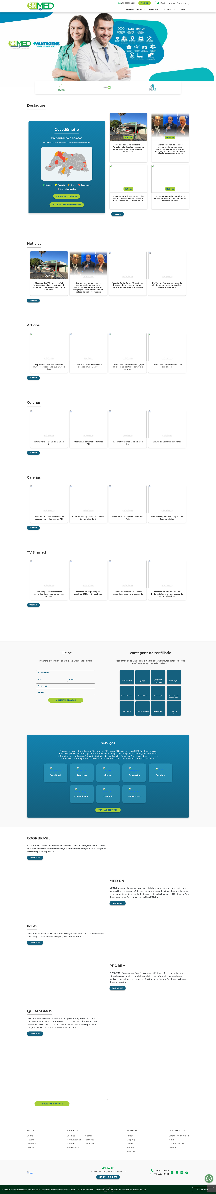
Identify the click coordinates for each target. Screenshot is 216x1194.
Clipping (130, 1140)
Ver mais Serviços (108, 810)
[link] (68, 170)
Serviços (140, 9)
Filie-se (144, 3)
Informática (73, 1148)
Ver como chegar (108, 1177)
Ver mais (117, 214)
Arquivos (130, 1152)
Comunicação (74, 1140)
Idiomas (88, 1136)
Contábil (71, 1144)
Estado (172, 1148)
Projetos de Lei (176, 1144)
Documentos (168, 9)
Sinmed (129, 9)
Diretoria (31, 1144)
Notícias (130, 1136)
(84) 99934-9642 (128, 3)
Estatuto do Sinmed (179, 1136)
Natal (171, 1140)
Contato (183, 9)
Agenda (130, 1148)
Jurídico (71, 1136)
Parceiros (89, 1140)
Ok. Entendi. (203, 1189)
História (30, 1140)
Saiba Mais (35, 858)
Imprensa (153, 9)
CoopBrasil (90, 1144)
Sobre (30, 1136)
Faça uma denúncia (66, 196)
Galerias (130, 1144)
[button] (5, 50)
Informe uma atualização (67, 205)
